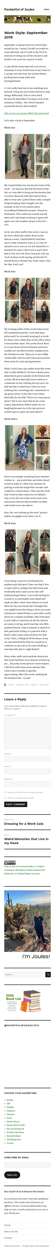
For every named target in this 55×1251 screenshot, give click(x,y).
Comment (10, 715)
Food (9, 1118)
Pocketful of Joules (19, 9)
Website (8, 779)
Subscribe (12, 1175)
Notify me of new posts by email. (20, 798)
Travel (10, 1143)
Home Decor (13, 1121)
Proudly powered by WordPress (35, 1246)
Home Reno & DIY (16, 1125)
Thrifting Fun (14, 1139)
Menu (46, 9)
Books (10, 1100)
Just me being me (15, 1128)
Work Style (44, 685)
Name (7, 754)
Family (10, 1107)
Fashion (34, 685)
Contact (8, 1238)
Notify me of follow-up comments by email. (25, 792)
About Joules (11, 1231)
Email (8, 766)
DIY (8, 1103)
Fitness (10, 1114)
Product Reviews (15, 1132)
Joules (10, 685)
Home (7, 1225)
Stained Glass (14, 1136)
